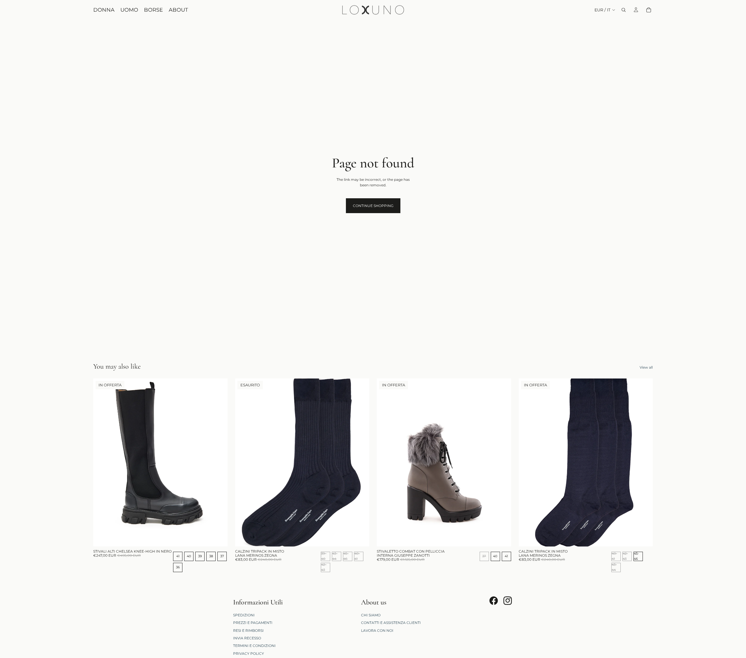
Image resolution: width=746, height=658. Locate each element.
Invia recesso (247, 638)
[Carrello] (648, 9)
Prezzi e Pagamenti (252, 622)
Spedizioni (244, 615)
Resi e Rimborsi (248, 630)
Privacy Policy (248, 653)
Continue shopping (373, 206)
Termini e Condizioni (254, 645)
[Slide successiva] (219, 462)
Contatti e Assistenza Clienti (391, 622)
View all (646, 367)
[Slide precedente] (102, 462)
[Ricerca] (623, 9)
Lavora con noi (377, 630)
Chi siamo (371, 615)
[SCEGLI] (218, 537)
